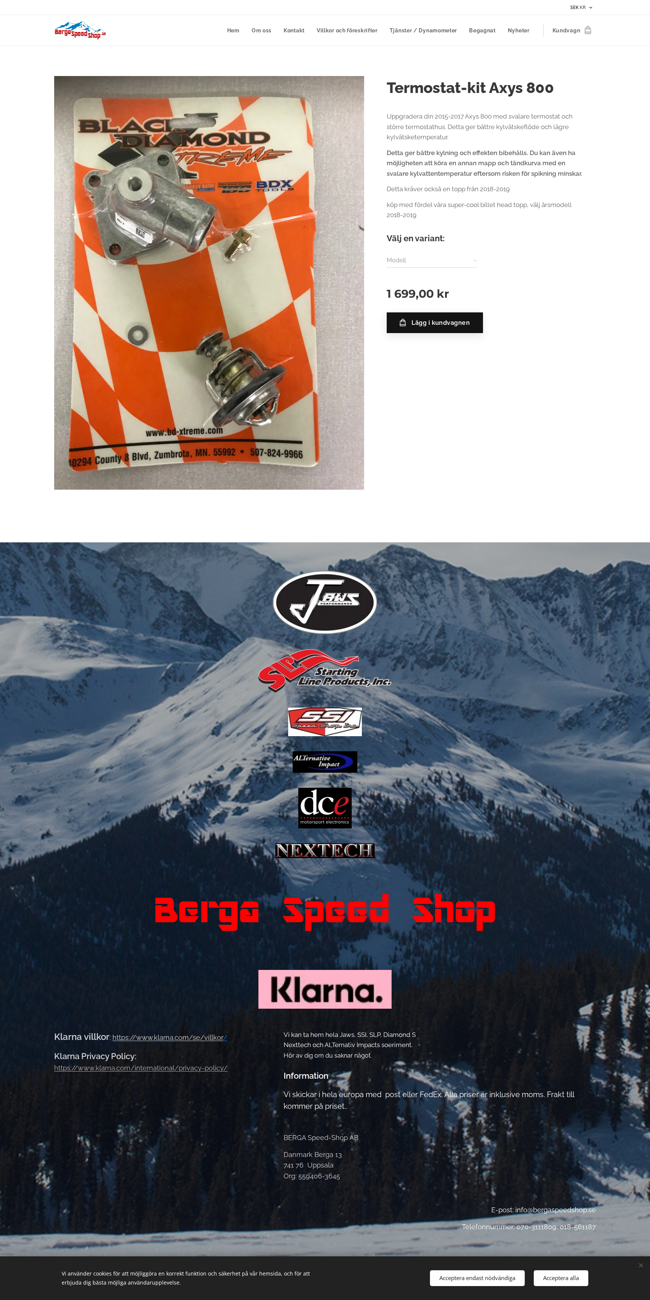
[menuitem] (235, 30)
